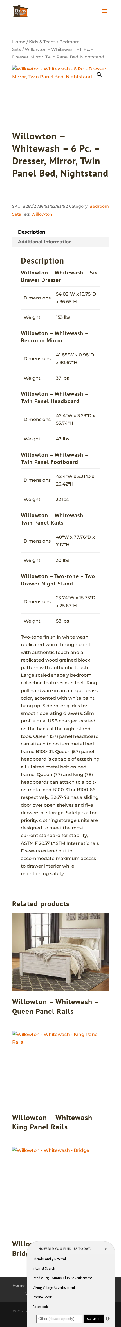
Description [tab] (31, 232)
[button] (99, 75)
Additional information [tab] (45, 241)
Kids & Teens (42, 41)
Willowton (41, 214)
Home (18, 41)
